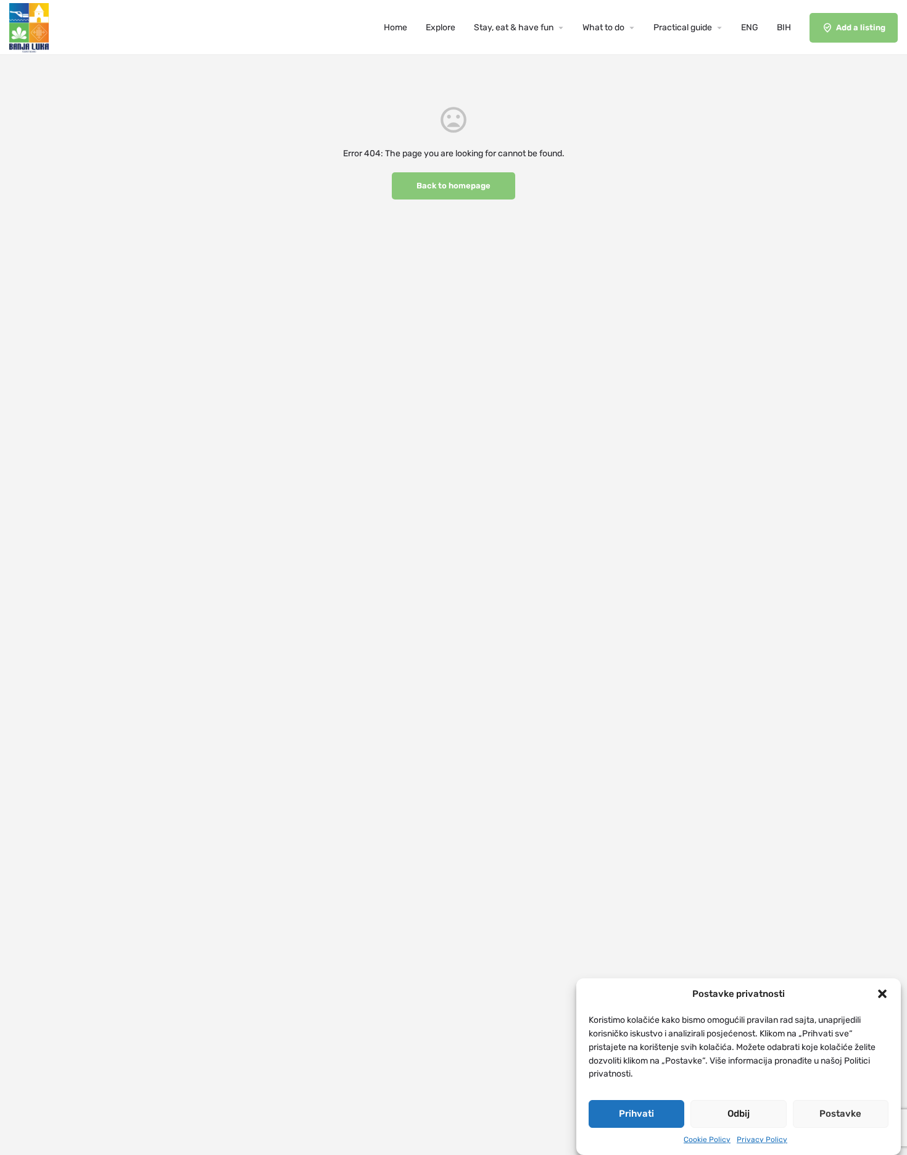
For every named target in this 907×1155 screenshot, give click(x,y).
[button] (882, 994)
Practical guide (682, 27)
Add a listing (860, 27)
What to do (603, 27)
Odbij (738, 1113)
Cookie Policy (707, 1139)
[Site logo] (30, 27)
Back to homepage (453, 185)
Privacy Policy (762, 1139)
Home (395, 27)
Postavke (840, 1113)
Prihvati (636, 1113)
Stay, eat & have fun (513, 27)
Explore (440, 27)
